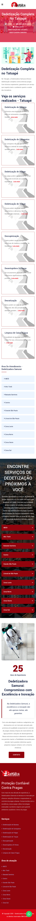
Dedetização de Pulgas (15, 171)
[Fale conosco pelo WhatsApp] (29, 914)
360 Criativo (25, 916)
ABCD (7, 379)
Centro (7, 403)
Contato (16, 755)
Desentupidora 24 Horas (15, 268)
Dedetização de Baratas (15, 107)
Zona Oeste (9, 442)
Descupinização (12, 236)
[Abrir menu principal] (2, 4)
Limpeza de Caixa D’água (16, 332)
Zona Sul (8, 450)
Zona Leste (19, 27)
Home (9, 24)
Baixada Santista (11, 395)
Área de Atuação (24, 24)
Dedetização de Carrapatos (17, 139)
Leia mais (14, 117)
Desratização (11, 300)
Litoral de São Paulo (12, 419)
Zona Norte (9, 434)
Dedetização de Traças (15, 203)
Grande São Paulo (11, 411)
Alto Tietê (8, 387)
